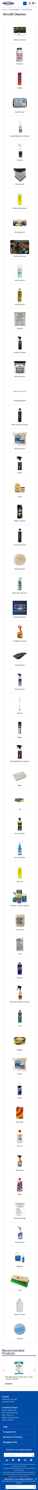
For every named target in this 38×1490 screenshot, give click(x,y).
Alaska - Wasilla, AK (8, 1420)
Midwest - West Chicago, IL (10, 1417)
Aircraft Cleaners (27, 9)
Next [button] (34, 1370)
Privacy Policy (20, 1470)
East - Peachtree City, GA (9, 1413)
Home (4, 9)
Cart (35, 3)
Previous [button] (3, 1370)
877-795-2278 (12, 1399)
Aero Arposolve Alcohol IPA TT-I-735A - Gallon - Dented (19, 1378)
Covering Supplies (14, 9)
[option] (19, 1372)
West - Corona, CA (7, 1415)
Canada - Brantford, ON (9, 1410)
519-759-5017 (10, 1402)
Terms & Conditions (29, 1468)
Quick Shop (20, 1382)
